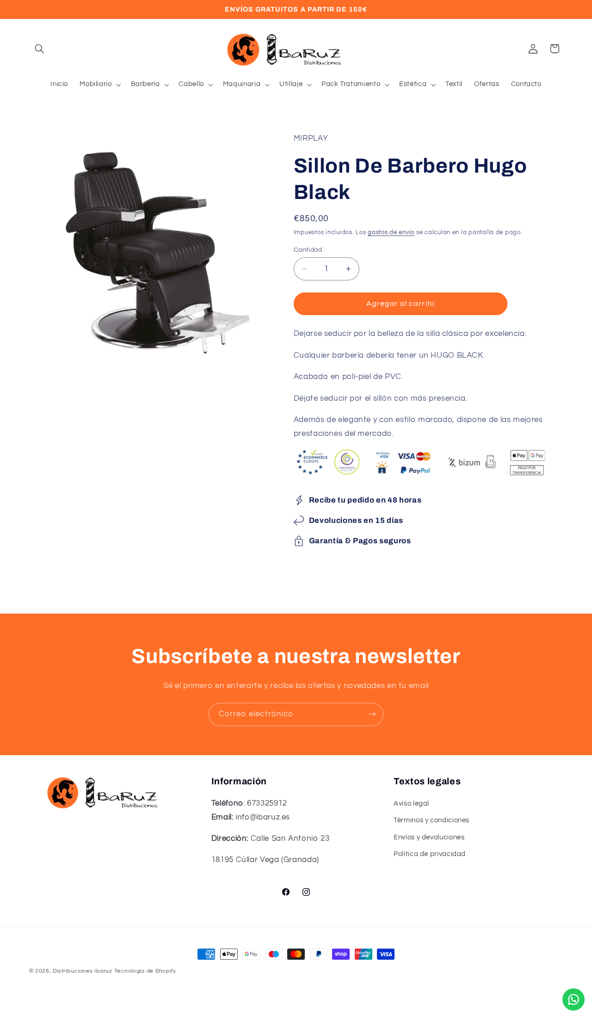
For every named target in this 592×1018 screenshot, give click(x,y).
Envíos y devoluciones (429, 837)
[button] (39, 48)
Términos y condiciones (431, 820)
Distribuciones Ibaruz (82, 971)
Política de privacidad (430, 854)
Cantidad (308, 250)
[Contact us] (573, 999)
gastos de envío (391, 233)
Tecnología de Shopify (145, 971)
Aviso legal (411, 803)
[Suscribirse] (372, 714)
